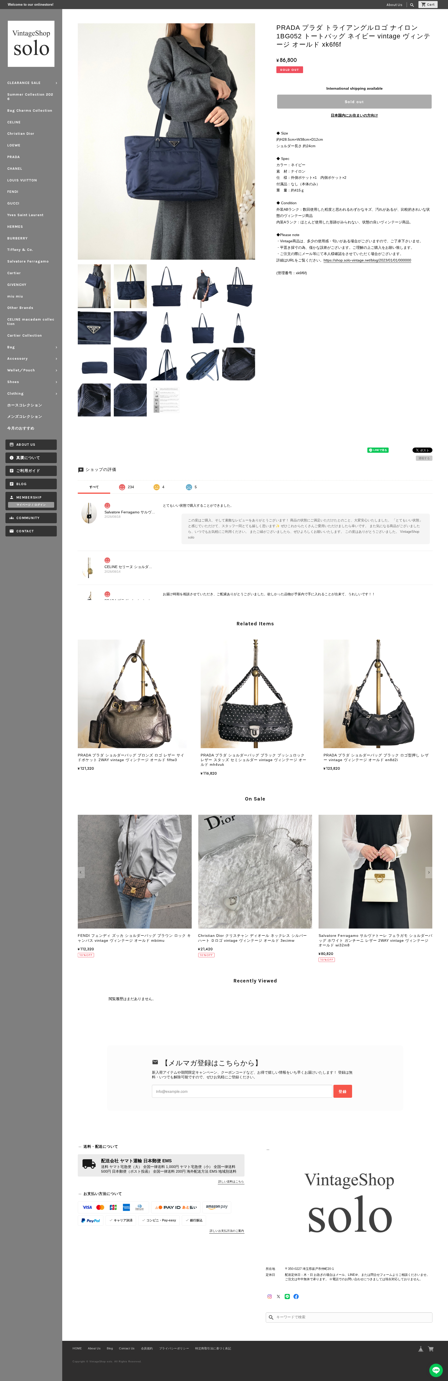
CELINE (14, 122)
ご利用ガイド (28, 471)
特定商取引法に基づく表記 (213, 1348)
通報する (424, 458)
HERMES (15, 226)
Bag (11, 347)
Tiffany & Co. (20, 249)
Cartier (14, 273)
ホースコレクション (24, 405)
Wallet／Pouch (21, 370)
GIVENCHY (16, 284)
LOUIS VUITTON (22, 180)
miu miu (15, 296)
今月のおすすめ (20, 428)
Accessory (17, 358)
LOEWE (13, 145)
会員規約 (147, 1348)
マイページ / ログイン (31, 504)
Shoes (13, 382)
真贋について (28, 458)
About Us (394, 5)
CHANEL (14, 168)
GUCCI (13, 203)
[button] (81, 872)
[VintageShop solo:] (349, 1205)
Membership (29, 497)
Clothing (15, 393)
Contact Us (127, 1348)
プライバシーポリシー (174, 1348)
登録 (343, 1091)
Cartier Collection (24, 335)
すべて (94, 487)
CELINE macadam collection (30, 321)
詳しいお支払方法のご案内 (227, 1230)
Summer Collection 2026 (30, 96)
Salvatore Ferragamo (28, 261)
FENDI (12, 191)
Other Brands (20, 308)
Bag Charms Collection (29, 110)
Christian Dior (20, 133)
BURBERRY (17, 238)
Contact (25, 531)
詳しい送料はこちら (231, 1181)
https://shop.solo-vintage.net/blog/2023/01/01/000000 (367, 260)
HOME (77, 1348)
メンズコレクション (24, 416)
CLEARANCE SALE (24, 83)
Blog (21, 484)
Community (28, 518)
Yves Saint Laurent (25, 215)
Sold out (354, 101)
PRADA (13, 157)
